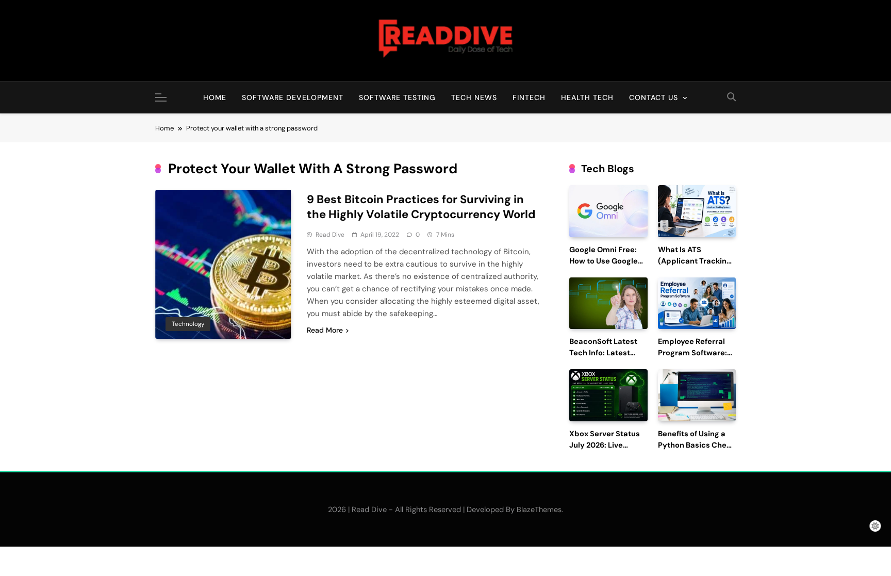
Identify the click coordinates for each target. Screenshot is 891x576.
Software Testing (397, 97)
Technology (188, 324)
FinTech (529, 97)
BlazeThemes (539, 509)
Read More (325, 330)
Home (214, 97)
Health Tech (587, 97)
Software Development (292, 97)
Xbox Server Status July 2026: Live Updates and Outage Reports (607, 450)
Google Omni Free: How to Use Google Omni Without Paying (608, 261)
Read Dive (330, 235)
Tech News (474, 97)
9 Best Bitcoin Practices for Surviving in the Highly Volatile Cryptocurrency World (421, 207)
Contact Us (653, 97)
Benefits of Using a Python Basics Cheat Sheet (696, 445)
